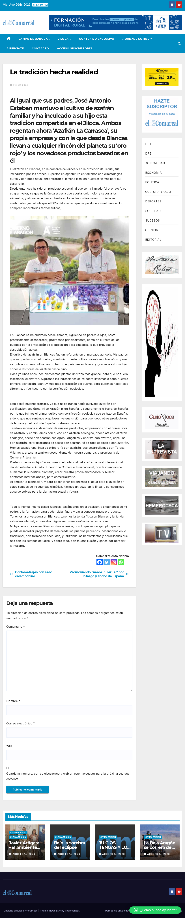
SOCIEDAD (153, 211)
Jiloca (64, 38)
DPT (148, 144)
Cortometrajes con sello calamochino (33, 574)
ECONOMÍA (153, 172)
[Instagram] (114, 562)
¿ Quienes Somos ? (137, 38)
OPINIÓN (151, 230)
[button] (179, 44)
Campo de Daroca (33, 38)
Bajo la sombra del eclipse (69, 845)
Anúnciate (15, 48)
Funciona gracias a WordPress (20, 910)
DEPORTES (153, 201)
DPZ (148, 153)
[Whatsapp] (121, 562)
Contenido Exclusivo (96, 38)
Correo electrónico (20, 723)
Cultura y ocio (18, 833)
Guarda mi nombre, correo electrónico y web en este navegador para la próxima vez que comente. (68, 776)
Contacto (40, 48)
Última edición (18, 837)
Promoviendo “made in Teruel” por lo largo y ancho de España (97, 574)
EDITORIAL (153, 239)
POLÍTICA (152, 182)
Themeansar (72, 910)
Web (9, 746)
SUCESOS (152, 220)
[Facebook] (99, 562)
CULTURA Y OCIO (158, 192)
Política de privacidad (117, 910)
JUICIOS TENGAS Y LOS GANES (114, 847)
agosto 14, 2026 (23, 854)
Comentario (15, 626)
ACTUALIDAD (155, 163)
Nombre (13, 701)
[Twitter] (107, 562)
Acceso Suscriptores (75, 48)
